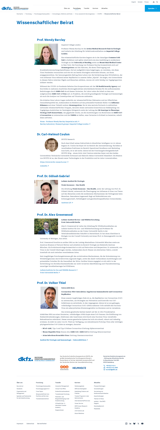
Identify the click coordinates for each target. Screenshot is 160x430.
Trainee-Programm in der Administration (82, 397)
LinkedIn (43, 166)
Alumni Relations (79, 413)
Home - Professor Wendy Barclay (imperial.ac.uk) (59, 121)
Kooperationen (59, 410)
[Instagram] (126, 424)
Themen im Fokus (99, 399)
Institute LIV (66, 203)
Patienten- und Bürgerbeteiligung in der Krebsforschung (62, 399)
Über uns (19, 383)
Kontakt (140, 2)
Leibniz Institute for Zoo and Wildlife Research (58, 270)
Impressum (20, 424)
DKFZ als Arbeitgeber (81, 389)
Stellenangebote (79, 386)
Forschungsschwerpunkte (43, 386)
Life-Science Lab (79, 411)
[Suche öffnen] (157, 2)
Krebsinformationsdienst (62, 391)
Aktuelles (97, 383)
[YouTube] (142, 424)
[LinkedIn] (130, 424)
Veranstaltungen (98, 389)
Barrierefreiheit (41, 424)
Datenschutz (30, 424)
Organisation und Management (21, 392)
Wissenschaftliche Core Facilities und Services (42, 395)
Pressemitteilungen (99, 386)
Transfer (58, 383)
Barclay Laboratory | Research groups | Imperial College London (64, 124)
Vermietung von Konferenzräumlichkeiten (101, 392)
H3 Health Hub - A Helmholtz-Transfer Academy (60, 405)
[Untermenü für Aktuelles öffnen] (104, 8)
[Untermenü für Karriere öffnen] (95, 8)
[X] (138, 424)
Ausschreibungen (99, 396)
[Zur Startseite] (15, 8)
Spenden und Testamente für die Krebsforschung (24, 397)
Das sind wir (20, 386)
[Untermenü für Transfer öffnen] (86, 8)
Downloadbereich (99, 406)
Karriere (77, 383)
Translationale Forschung (62, 394)
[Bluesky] (134, 424)
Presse (146, 2)
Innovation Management (62, 386)
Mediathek (97, 409)
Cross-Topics (39, 391)
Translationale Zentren (42, 399)
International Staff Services (82, 401)
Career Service (79, 403)
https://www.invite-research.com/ (53, 162)
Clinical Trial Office (60, 389)
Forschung (39, 383)
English (134, 2)
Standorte (19, 389)
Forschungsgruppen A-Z (42, 389)
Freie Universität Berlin (49, 272)
